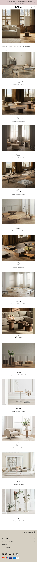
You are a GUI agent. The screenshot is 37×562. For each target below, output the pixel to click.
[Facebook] (3, 554)
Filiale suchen (10, 551)
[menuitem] (3, 7)
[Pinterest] (13, 554)
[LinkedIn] (17, 554)
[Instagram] (6, 554)
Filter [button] (5, 50)
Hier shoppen (21, 3)
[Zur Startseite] (18, 7)
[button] (3, 50)
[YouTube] (10, 554)
